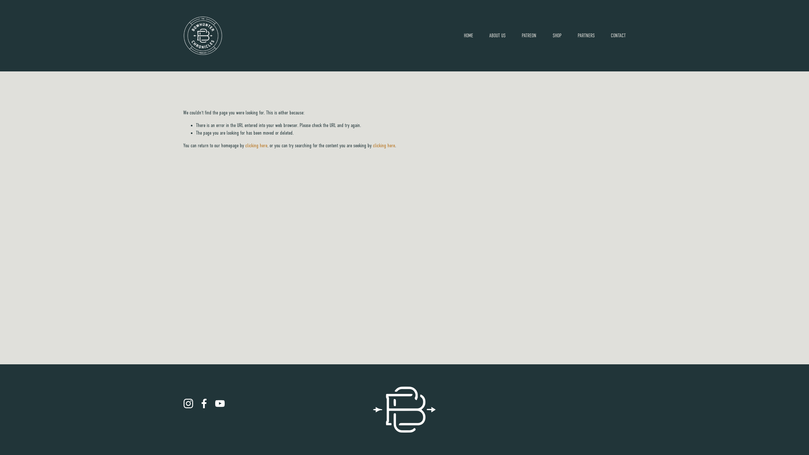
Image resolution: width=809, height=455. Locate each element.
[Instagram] (188, 403)
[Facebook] (204, 403)
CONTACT (618, 36)
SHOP (557, 36)
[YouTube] (220, 403)
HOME (468, 36)
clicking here (256, 146)
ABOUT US (497, 36)
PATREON (529, 36)
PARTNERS (586, 36)
